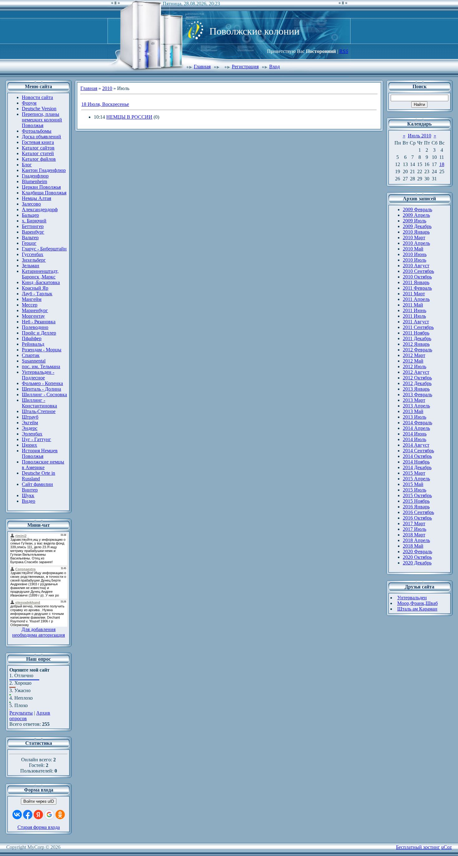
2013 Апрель (416, 405)
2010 (107, 88)
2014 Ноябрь (416, 461)
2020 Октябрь (417, 557)
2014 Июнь (415, 433)
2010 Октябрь (417, 276)
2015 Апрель (416, 478)
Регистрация (245, 66)
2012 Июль (414, 366)
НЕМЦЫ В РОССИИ (129, 117)
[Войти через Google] (49, 815)
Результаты (21, 713)
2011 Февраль (417, 288)
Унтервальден (412, 597)
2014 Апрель (416, 428)
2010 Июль (414, 260)
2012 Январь (416, 344)
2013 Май (413, 411)
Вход (274, 66)
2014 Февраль (417, 422)
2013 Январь (416, 389)
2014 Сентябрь (418, 450)
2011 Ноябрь (416, 332)
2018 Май (413, 546)
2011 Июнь (414, 310)
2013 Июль (414, 417)
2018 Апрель (416, 540)
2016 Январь (416, 506)
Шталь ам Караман (417, 608)
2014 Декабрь (417, 467)
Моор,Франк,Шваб (417, 603)
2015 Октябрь (417, 495)
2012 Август (416, 372)
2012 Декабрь (417, 383)
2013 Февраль (417, 394)
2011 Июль (414, 316)
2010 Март (414, 237)
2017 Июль (414, 529)
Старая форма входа (38, 827)
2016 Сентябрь (418, 512)
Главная (202, 66)
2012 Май (413, 361)
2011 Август (416, 321)
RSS (343, 51)
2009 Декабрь (417, 226)
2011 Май (413, 304)
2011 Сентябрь (418, 327)
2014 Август (416, 445)
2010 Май (413, 248)
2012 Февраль (417, 349)
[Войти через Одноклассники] (60, 814)
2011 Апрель (416, 299)
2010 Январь (416, 232)
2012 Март (414, 355)
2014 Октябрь (417, 456)
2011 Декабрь (417, 338)
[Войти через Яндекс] (38, 814)
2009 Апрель (416, 215)
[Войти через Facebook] (27, 814)
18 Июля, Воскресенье (105, 104)
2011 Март (414, 293)
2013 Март (414, 400)
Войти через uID (38, 801)
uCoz (446, 847)
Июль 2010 (419, 135)
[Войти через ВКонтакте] (17, 814)
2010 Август (416, 265)
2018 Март (414, 534)
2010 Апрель (416, 243)
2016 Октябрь (417, 518)
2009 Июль (414, 220)
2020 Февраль (417, 551)
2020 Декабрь (417, 562)
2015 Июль (414, 489)
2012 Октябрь (417, 377)
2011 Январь (416, 282)
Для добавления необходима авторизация (38, 632)
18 (441, 164)
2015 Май (413, 484)
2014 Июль (414, 439)
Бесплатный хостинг (418, 847)
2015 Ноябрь (416, 501)
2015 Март (414, 473)
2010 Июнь (415, 254)
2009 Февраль (417, 209)
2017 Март (414, 523)
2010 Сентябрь (418, 271)
